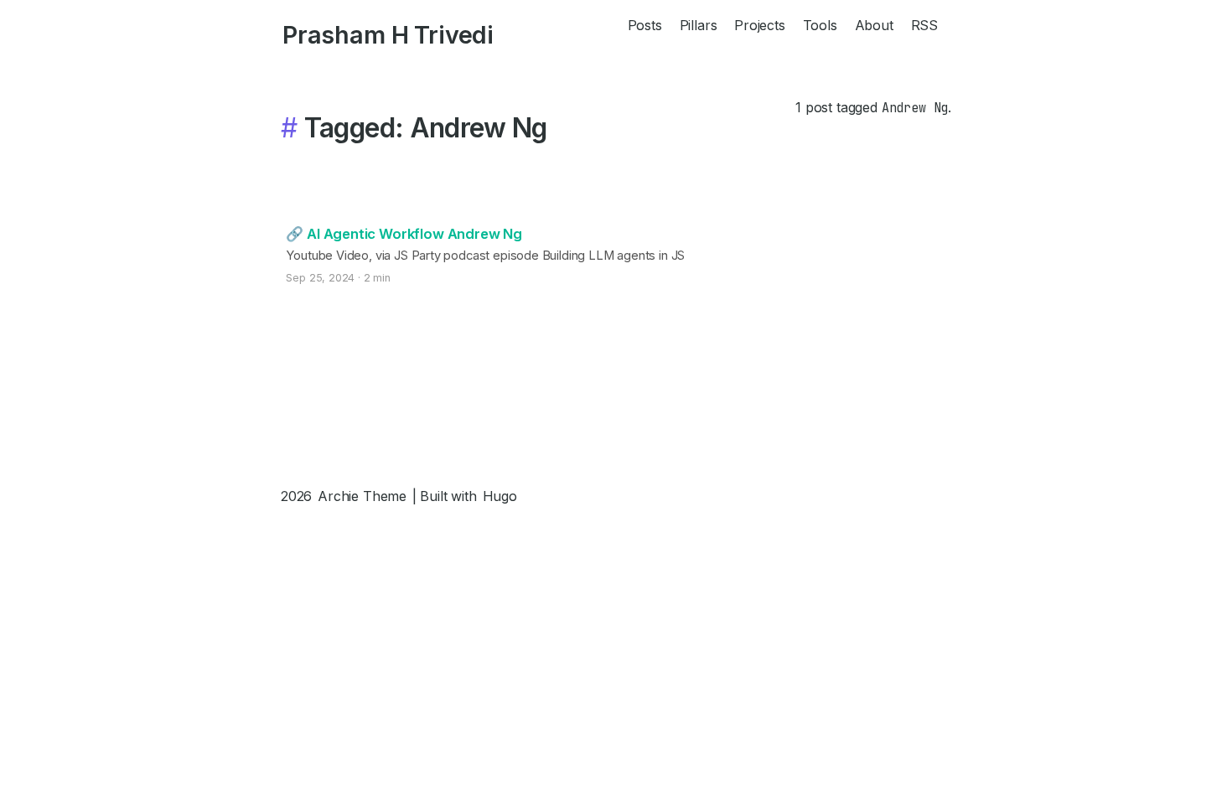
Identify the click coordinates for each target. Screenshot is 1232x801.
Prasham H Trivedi (388, 34)
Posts (645, 25)
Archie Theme (362, 496)
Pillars (698, 25)
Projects (759, 25)
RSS (924, 25)
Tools (820, 25)
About (874, 25)
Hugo (500, 496)
